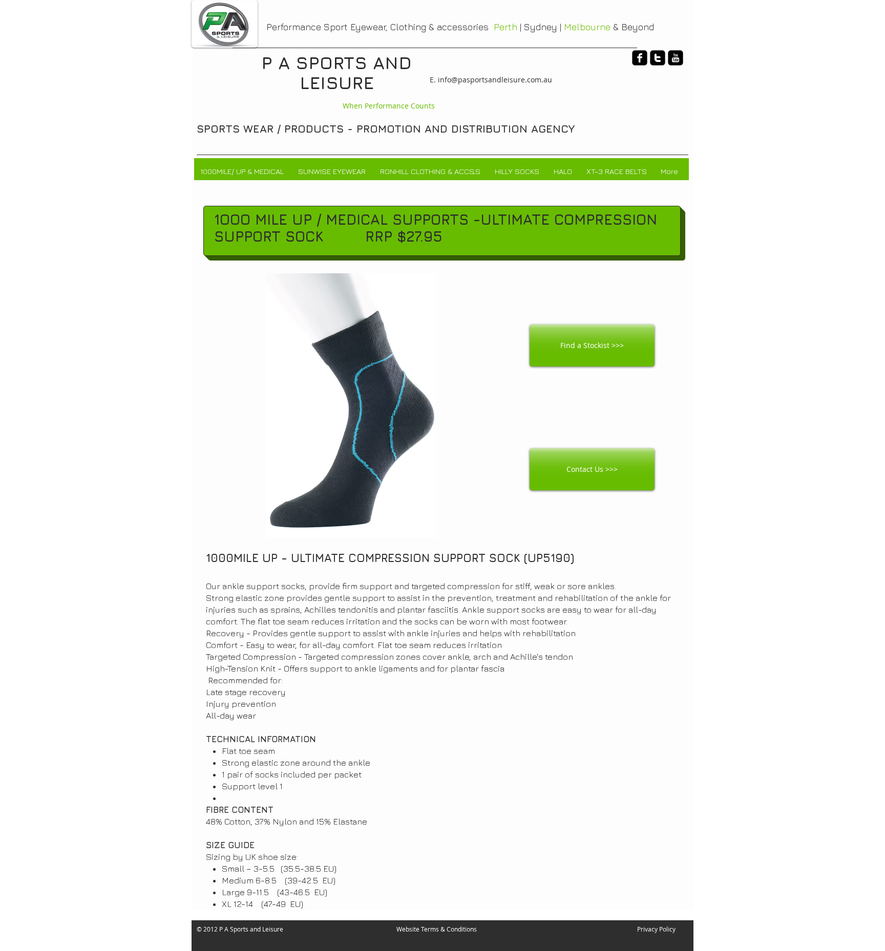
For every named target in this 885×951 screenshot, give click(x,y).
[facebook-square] (639, 58)
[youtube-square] (675, 58)
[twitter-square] (657, 58)
